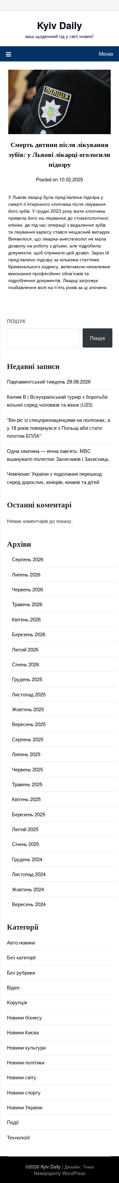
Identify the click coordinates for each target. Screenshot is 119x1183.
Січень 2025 (25, 843)
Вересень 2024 (29, 904)
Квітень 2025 (26, 798)
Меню (106, 53)
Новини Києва (23, 1032)
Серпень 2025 (27, 739)
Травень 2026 (27, 604)
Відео (13, 987)
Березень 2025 (28, 814)
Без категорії (21, 957)
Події (13, 1122)
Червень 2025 (27, 769)
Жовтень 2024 (28, 889)
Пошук (16, 320)
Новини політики (25, 1062)
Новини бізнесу (24, 1017)
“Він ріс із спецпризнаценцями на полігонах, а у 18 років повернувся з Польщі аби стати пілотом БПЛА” (58, 427)
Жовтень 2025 (28, 709)
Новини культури (26, 1047)
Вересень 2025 (29, 724)
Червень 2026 (27, 589)
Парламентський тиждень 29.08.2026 (49, 381)
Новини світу (21, 1077)
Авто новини (21, 942)
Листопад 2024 (29, 873)
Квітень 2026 (26, 619)
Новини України (24, 1107)
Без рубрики (21, 972)
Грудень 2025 (27, 679)
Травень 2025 (27, 784)
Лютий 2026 (25, 649)
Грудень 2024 (27, 859)
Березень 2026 (28, 634)
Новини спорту (24, 1092)
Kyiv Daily (59, 25)
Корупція (17, 1002)
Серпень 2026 (27, 559)
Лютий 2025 (25, 829)
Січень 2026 (25, 664)
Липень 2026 (26, 574)
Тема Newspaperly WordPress (64, 1169)
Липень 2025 (26, 754)
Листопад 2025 (29, 694)
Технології (18, 1137)
